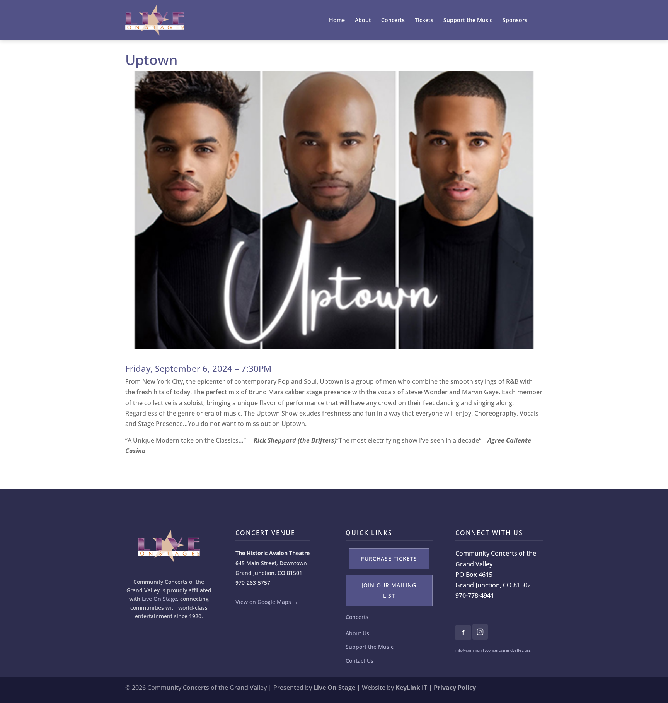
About (363, 20)
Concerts (393, 20)
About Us (357, 633)
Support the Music (467, 20)
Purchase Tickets (389, 558)
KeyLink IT (411, 687)
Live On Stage (159, 598)
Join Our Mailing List (388, 590)
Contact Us (359, 660)
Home (337, 20)
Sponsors (515, 20)
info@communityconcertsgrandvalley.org (492, 650)
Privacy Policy (455, 687)
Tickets (424, 20)
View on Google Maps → (266, 602)
